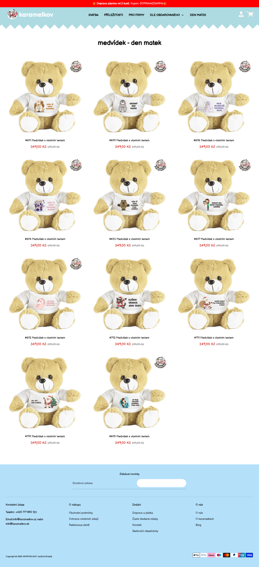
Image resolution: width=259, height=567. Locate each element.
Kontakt (136, 525)
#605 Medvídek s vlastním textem (129, 436)
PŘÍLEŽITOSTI (113, 15)
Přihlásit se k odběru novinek (161, 483)
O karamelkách (205, 519)
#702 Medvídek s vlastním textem (129, 337)
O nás (199, 513)
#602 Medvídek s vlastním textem (45, 337)
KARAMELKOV (30, 556)
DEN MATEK (198, 15)
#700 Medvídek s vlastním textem (45, 436)
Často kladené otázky (145, 519)
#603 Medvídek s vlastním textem (129, 239)
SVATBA (93, 15)
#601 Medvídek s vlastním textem (45, 140)
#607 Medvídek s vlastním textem (214, 239)
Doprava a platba (142, 513)
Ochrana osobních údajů (83, 519)
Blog (198, 525)
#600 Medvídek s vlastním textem (129, 140)
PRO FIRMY (136, 15)
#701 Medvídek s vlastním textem (214, 337)
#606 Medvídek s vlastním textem (214, 140)
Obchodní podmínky (81, 513)
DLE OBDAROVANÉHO (165, 15)
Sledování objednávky (145, 531)
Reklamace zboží (79, 525)
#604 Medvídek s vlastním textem (45, 239)
